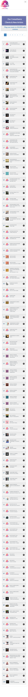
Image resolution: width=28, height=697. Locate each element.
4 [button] (12, 34)
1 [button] (5, 34)
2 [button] (7, 34)
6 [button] (17, 34)
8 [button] (22, 34)
